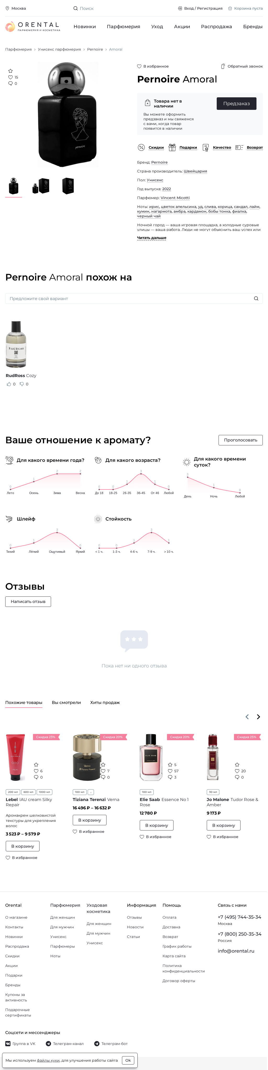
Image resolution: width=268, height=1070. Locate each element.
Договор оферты (179, 980)
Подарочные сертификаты (18, 1012)
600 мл (28, 792)
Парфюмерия (123, 26)
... (91, 792)
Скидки (12, 956)
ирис (154, 206)
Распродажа (216, 26)
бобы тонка (219, 211)
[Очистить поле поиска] (169, 8)
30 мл (213, 792)
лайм (254, 206)
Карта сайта (174, 956)
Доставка (171, 927)
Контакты (14, 927)
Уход (157, 26)
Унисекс (155, 180)
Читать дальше (151, 237)
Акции (182, 26)
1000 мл (44, 792)
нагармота (161, 211)
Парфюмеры (62, 946)
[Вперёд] (258, 717)
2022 (166, 189)
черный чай (149, 216)
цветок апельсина (178, 206)
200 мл (13, 792)
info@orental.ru (236, 951)
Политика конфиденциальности (184, 968)
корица (225, 206)
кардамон (196, 211)
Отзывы (134, 917)
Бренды (253, 26)
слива (210, 206)
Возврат (170, 936)
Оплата (169, 917)
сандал (241, 206)
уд (200, 206)
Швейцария (195, 171)
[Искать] (256, 298)
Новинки (85, 26)
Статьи (133, 936)
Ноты (55, 956)
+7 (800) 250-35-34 (239, 934)
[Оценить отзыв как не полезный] (22, 384)
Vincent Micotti (175, 197)
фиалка (239, 211)
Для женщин (62, 917)
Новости (135, 927)
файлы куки (48, 1060)
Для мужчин (62, 927)
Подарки (14, 975)
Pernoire (159, 162)
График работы (177, 946)
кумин (143, 211)
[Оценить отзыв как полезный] (9, 384)
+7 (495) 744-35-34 (239, 917)
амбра (180, 211)
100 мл (79, 792)
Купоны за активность (16, 997)
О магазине (16, 917)
